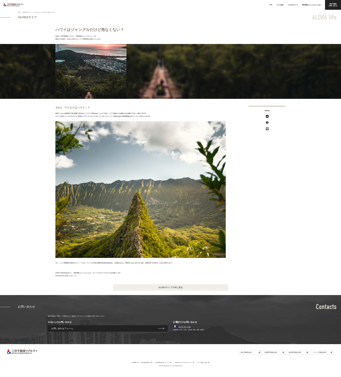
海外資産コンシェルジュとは (311, 5)
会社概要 (134, 362)
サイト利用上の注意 (202, 362)
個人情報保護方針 (146, 362)
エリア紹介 (280, 5)
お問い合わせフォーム (62, 328)
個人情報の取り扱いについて (162, 362)
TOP (270, 5)
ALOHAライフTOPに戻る (170, 287)
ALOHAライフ (293, 5)
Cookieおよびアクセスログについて (183, 362)
